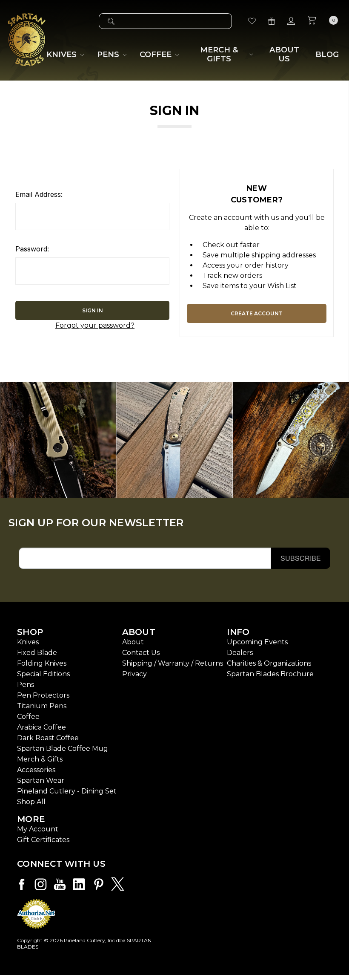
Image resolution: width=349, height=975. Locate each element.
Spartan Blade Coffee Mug (62, 748)
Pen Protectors (43, 695)
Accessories (36, 770)
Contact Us (141, 653)
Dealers (240, 653)
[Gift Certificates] (271, 21)
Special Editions (43, 674)
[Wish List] (252, 21)
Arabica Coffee (41, 727)
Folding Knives (41, 663)
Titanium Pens (41, 706)
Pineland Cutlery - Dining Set (67, 791)
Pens (25, 685)
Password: (32, 249)
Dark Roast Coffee (48, 738)
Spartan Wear (40, 780)
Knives (28, 642)
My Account (37, 829)
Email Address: (39, 194)
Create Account (257, 313)
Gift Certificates (43, 840)
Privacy (134, 674)
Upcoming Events (257, 642)
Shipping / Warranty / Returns (172, 663)
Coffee (28, 716)
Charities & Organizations (269, 663)
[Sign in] (291, 21)
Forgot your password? (94, 325)
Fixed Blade (37, 653)
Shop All (31, 802)
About (133, 642)
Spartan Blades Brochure (270, 674)
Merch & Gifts (40, 759)
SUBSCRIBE (300, 558)
